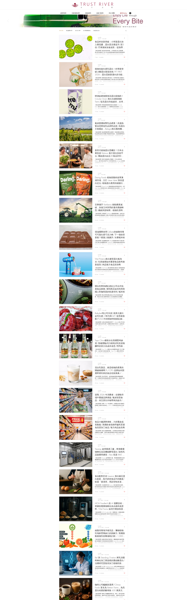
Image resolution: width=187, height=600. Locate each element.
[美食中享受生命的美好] (94, 24)
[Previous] (8, 20)
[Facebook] (130, 13)
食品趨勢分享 (69, 30)
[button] (126, 30)
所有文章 (61, 30)
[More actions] (125, 38)
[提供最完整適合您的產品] (95, 24)
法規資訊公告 (96, 30)
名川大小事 (77, 30)
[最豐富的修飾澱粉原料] (91, 24)
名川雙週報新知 (86, 30)
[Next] (179, 20)
